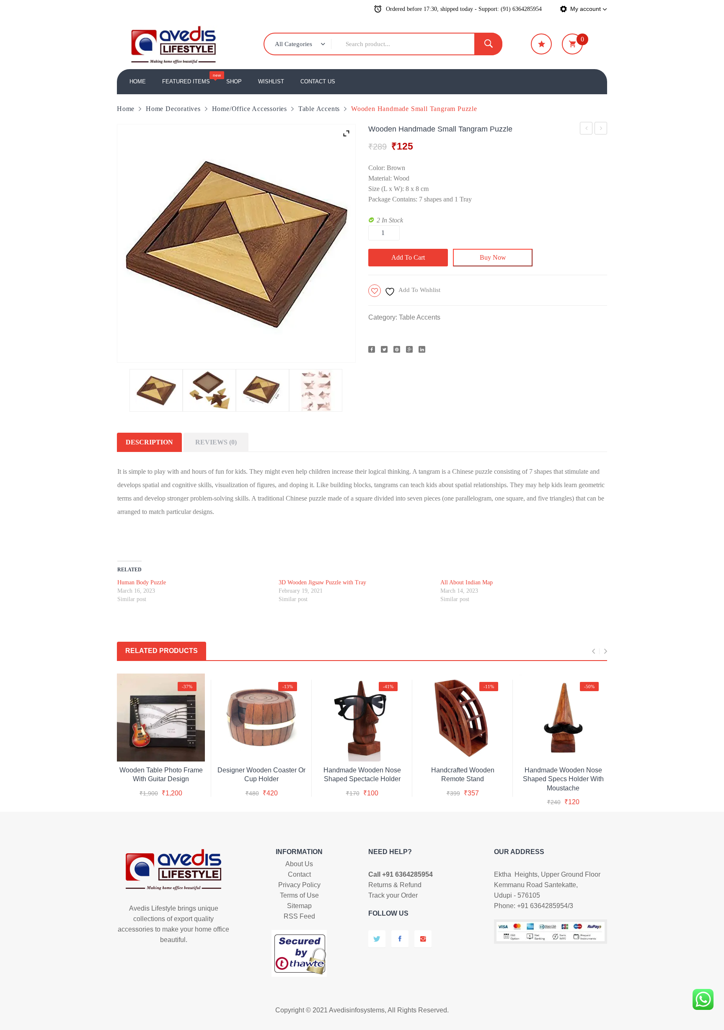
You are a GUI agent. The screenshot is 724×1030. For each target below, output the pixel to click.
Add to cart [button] (161, 768)
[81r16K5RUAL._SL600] (209, 390)
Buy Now (493, 257)
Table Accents (319, 108)
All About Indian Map (466, 582)
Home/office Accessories (249, 108)
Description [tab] (149, 442)
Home (125, 108)
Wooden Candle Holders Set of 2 (601, 129)
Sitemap (299, 905)
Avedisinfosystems (357, 1010)
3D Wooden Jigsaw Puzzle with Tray (586, 129)
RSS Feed (299, 916)
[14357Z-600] (156, 390)
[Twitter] (384, 349)
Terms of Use (299, 895)
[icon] (541, 44)
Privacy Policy (299, 884)
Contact (299, 874)
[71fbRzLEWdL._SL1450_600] (316, 390)
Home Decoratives (173, 108)
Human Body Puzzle (141, 582)
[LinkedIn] (422, 349)
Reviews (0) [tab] (216, 442)
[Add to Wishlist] (159, 748)
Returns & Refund (394, 884)
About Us (299, 863)
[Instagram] (423, 938)
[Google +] (409, 349)
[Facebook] (371, 349)
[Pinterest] (396, 349)
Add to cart (408, 257)
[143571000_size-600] (262, 390)
